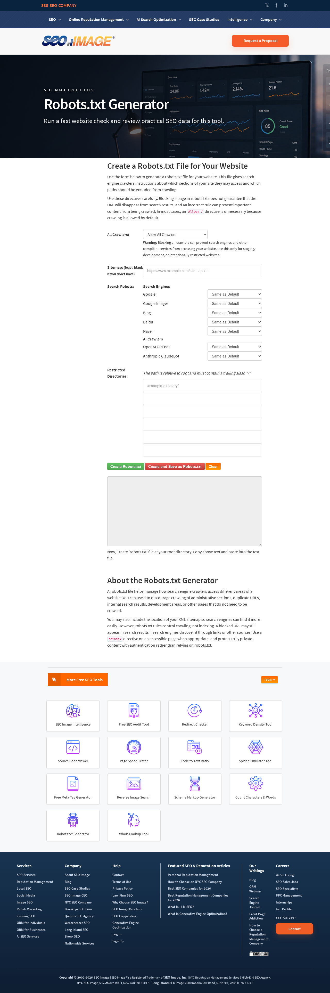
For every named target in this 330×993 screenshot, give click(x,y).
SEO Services (26, 875)
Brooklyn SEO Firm (78, 909)
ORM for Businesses (31, 929)
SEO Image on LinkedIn (286, 5)
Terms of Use (121, 882)
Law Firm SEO (122, 895)
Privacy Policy (122, 888)
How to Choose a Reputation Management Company (259, 934)
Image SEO (25, 902)
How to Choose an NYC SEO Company (195, 882)
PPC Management (289, 895)
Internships (284, 902)
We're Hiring (285, 875)
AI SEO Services (28, 936)
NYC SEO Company (78, 902)
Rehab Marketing (29, 909)
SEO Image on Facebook (276, 5)
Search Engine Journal (254, 902)
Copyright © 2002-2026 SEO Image (84, 977)
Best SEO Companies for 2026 (189, 888)
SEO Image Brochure (127, 909)
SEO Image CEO (76, 895)
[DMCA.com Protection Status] (259, 953)
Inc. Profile (284, 909)
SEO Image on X (267, 5)
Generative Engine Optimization (125, 925)
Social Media (26, 895)
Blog (68, 882)
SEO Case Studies (204, 19)
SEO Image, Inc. (175, 977)
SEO (52, 19)
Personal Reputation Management (193, 875)
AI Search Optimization (156, 19)
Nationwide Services (79, 943)
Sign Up (117, 941)
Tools (268, 679)
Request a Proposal (260, 40)
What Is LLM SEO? (181, 907)
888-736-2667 (286, 917)
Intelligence (237, 19)
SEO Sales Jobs (287, 882)
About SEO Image (77, 875)
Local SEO (24, 888)
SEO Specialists (287, 888)
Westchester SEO (77, 923)
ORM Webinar (255, 888)
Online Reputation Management (96, 19)
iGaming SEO (26, 916)
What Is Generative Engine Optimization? (197, 913)
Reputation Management (35, 882)
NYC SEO (83, 983)
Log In (116, 934)
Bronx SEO (72, 936)
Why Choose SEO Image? (130, 902)
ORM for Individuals (31, 923)
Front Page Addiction (257, 916)
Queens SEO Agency (79, 916)
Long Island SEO (76, 929)
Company (268, 19)
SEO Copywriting (124, 916)
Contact (118, 875)
